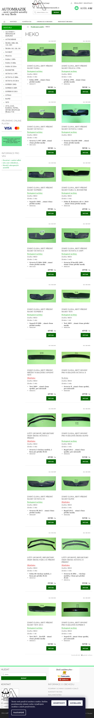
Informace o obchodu (44, 21)
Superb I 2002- (11, 84)
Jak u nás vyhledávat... (11, 163)
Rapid (7, 99)
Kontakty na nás (55, 692)
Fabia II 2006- (10, 63)
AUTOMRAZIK (14, 11)
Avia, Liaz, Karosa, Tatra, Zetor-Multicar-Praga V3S (13, 109)
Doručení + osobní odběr (12, 160)
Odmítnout (59, 703)
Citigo (8, 95)
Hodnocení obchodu (65, 21)
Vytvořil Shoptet (87, 713)
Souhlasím (75, 703)
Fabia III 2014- (11, 66)
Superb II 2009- (11, 88)
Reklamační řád (54, 695)
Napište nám (26, 21)
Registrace (88, 3)
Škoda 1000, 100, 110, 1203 (11, 44)
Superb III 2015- (11, 91)
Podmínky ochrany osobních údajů (63, 688)
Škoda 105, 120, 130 (12, 48)
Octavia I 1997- (11, 73)
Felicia (8, 56)
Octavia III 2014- (12, 81)
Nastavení (18, 712)
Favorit (8, 52)
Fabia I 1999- (10, 59)
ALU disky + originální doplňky (10, 34)
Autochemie (10, 39)
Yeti (7, 102)
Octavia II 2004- (12, 77)
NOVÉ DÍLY (13, 21)
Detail (51, 92)
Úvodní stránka (4, 22)
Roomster (9, 70)
